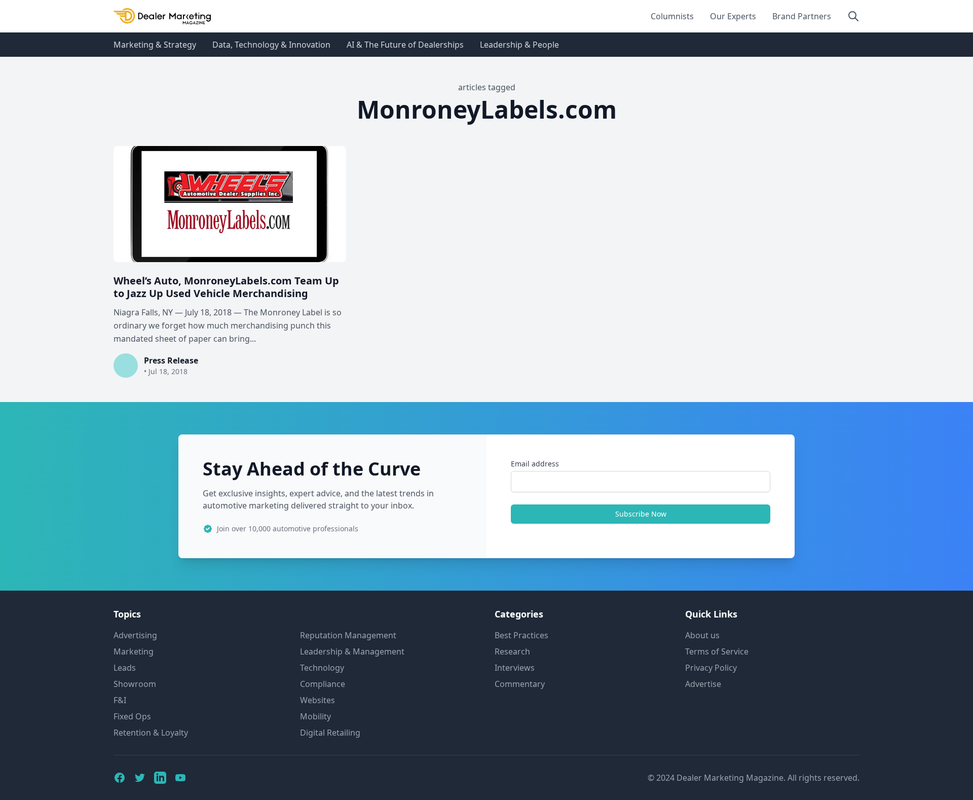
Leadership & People (519, 44)
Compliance (322, 683)
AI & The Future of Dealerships (405, 44)
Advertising (135, 635)
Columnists (672, 16)
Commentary (520, 683)
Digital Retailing (330, 732)
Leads (125, 667)
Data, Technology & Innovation (271, 44)
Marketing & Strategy (155, 44)
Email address (535, 463)
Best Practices (521, 635)
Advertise (703, 683)
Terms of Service (717, 651)
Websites (317, 700)
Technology (322, 667)
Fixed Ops (132, 716)
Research (512, 651)
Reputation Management (348, 635)
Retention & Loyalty (151, 732)
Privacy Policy (711, 667)
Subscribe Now (640, 514)
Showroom (135, 683)
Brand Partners (801, 16)
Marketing (134, 651)
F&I (120, 700)
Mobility (315, 716)
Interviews (515, 667)
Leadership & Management (352, 651)
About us (702, 635)
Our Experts (733, 16)
